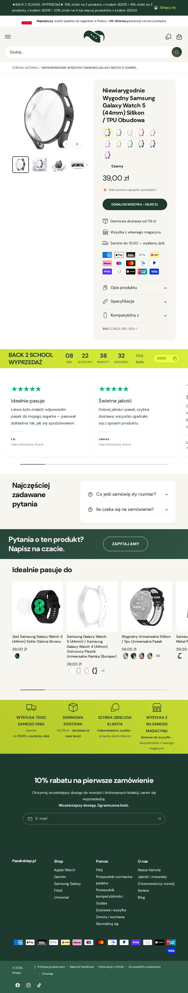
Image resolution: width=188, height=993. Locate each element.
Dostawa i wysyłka (111, 910)
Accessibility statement (145, 967)
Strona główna (25, 68)
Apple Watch (64, 870)
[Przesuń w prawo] (77, 144)
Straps (16, 973)
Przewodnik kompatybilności (109, 893)
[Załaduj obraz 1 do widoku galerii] (20, 164)
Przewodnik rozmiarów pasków (114, 880)
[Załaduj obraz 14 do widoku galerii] (58, 164)
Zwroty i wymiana (110, 917)
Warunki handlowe (82, 967)
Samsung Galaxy (67, 883)
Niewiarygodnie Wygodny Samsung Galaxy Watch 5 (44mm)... (90, 68)
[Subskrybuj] (159, 818)
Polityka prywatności (51, 967)
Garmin (60, 877)
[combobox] (94, 52)
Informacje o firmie (111, 967)
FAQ (99, 870)
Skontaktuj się (107, 924)
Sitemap (47, 974)
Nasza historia (149, 870)
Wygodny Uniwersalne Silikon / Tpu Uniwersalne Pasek (146, 639)
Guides (101, 903)
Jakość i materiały (152, 877)
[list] (94, 21)
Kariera (143, 890)
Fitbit (58, 890)
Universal (61, 897)
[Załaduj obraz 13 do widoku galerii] (39, 164)
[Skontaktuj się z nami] (168, 36)
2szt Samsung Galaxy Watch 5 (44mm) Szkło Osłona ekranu (37, 639)
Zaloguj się (168, 7)
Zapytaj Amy (125, 544)
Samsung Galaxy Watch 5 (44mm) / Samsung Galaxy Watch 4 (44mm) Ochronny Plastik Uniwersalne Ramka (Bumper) (92, 646)
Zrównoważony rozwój (156, 883)
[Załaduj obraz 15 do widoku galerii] (78, 164)
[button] (7, 36)
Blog (141, 897)
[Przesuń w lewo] (67, 144)
